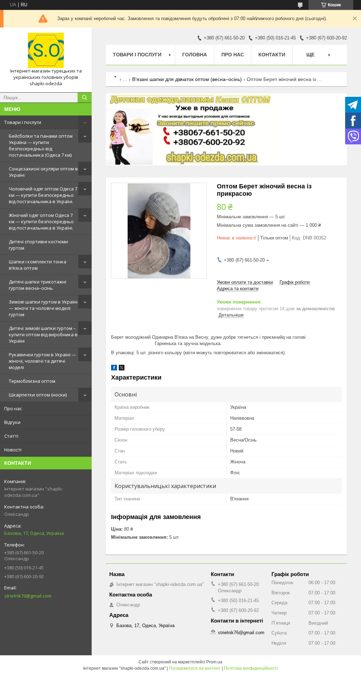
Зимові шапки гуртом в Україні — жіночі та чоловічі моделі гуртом (43, 308)
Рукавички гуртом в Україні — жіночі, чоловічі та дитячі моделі (42, 360)
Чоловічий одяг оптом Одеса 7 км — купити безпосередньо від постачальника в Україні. (43, 195)
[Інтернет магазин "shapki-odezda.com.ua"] (45, 50)
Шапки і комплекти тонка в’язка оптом (37, 264)
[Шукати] (85, 97)
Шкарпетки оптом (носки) (38, 395)
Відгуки (12, 422)
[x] (121, 368)
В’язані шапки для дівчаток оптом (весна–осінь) (187, 79)
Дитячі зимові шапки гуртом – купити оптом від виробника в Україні (43, 334)
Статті (11, 436)
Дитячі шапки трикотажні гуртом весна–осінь (37, 285)
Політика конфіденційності (251, 668)
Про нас (13, 408)
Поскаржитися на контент (195, 668)
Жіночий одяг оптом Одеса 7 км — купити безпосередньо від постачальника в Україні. (41, 221)
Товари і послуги (22, 122)
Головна (194, 54)
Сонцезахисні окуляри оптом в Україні (43, 171)
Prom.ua (214, 662)
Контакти (271, 54)
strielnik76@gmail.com (27, 596)
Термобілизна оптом (32, 381)
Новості (13, 449)
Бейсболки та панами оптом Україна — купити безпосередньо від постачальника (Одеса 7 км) (41, 145)
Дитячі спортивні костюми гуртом (38, 244)
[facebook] (114, 368)
